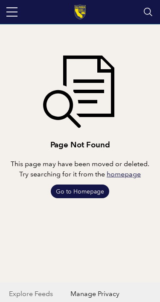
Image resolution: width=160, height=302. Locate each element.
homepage (124, 174)
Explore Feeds (31, 294)
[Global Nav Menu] (12, 12)
